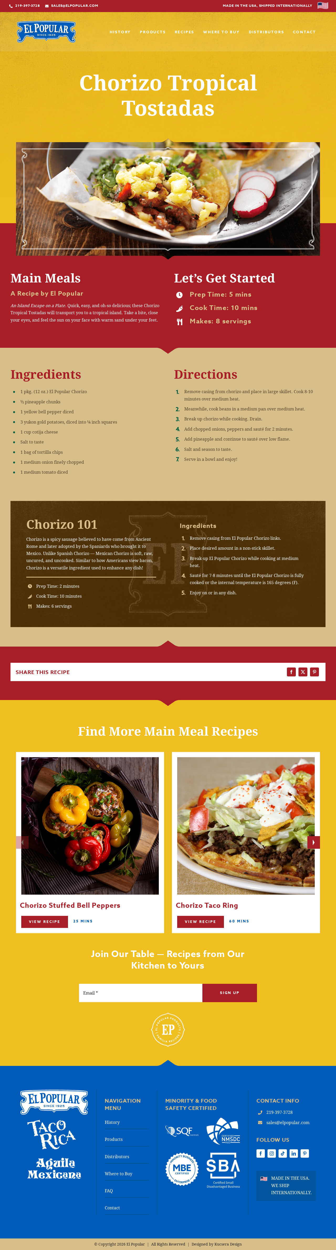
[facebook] (260, 1153)
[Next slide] (313, 842)
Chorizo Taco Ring (207, 905)
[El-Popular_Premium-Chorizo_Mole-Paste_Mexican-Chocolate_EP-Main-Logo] (46, 23)
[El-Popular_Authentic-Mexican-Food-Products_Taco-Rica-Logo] (51, 1122)
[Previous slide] (22, 842)
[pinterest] (305, 1153)
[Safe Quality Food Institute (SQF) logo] (182, 1128)
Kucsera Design (228, 1244)
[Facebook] (291, 672)
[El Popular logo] (54, 1092)
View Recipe (44, 922)
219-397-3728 (279, 1112)
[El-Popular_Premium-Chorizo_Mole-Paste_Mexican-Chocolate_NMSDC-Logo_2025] (223, 1120)
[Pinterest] (314, 672)
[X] (303, 672)
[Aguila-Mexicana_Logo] (54, 1159)
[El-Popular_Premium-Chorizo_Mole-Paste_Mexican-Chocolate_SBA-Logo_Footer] (223, 1155)
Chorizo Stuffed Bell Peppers (70, 905)
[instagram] (271, 1153)
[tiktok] (283, 1153)
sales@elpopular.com (287, 1122)
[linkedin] (294, 1153)
